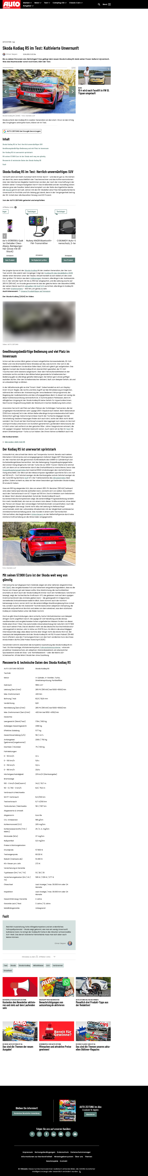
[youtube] (60, 1134)
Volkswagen (35, 278)
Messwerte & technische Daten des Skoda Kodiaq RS (22, 160)
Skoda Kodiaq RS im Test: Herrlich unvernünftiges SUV (23, 144)
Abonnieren (90, 1114)
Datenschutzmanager (81, 1152)
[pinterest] (32, 1134)
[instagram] (39, 1134)
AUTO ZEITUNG (7, 42)
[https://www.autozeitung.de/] (11, 4)
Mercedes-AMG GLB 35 (15, 442)
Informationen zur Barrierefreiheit (36, 1156)
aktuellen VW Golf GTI (34, 286)
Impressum (28, 1152)
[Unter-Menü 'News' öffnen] (40, 2)
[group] (39, 96)
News (36, 3)
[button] (39, 151)
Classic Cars (75, 3)
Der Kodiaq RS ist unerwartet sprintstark (18, 152)
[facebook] (46, 1134)
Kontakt (63, 1161)
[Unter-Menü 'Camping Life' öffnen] (66, 2)
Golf (26, 478)
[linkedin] (53, 1134)
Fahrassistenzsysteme (50, 647)
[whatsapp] (68, 1134)
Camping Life (58, 3)
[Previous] (6, 91)
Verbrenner (58, 965)
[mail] (75, 1134)
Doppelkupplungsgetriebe (14, 470)
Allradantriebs (59, 478)
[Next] (72, 91)
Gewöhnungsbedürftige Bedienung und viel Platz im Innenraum (26, 148)
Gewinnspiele (52, 1161)
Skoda (9, 190)
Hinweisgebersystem (63, 1156)
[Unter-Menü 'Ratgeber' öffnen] (33, 6)
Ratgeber (27, 6)
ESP (8, 587)
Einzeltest (8, 970)
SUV (48, 965)
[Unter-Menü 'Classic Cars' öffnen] (82, 2)
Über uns (79, 1156)
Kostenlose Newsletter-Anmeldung (26, 1113)
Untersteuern (37, 514)
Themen (88, 1156)
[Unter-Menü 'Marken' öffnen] (31, 2)
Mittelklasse (38, 965)
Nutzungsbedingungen (45, 1152)
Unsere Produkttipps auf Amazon (35, 291)
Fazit (4, 164)
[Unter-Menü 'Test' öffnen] (49, 2)
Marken (26, 3)
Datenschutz (63, 1152)
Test (46, 3)
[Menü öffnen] (109, 4)
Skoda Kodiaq (31, 270)
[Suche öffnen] (99, 4)
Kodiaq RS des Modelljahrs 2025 (59, 273)
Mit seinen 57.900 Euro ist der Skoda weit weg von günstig (24, 156)
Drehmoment (17, 288)
